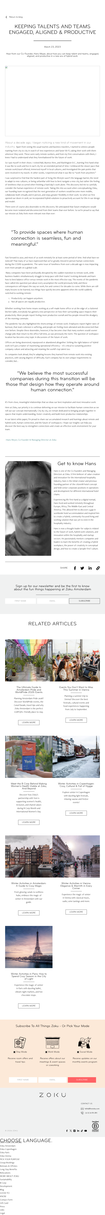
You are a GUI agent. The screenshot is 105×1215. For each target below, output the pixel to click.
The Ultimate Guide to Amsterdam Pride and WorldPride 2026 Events (29, 689)
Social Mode (86, 1052)
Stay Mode (21, 1052)
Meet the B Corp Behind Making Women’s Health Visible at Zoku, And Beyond (29, 786)
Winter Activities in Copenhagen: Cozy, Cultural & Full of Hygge (76, 785)
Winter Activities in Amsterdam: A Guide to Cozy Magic (28, 884)
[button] (73, 568)
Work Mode (54, 1052)
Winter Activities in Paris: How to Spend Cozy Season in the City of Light (29, 976)
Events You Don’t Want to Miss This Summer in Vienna (76, 688)
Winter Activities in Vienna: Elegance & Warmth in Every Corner (76, 886)
